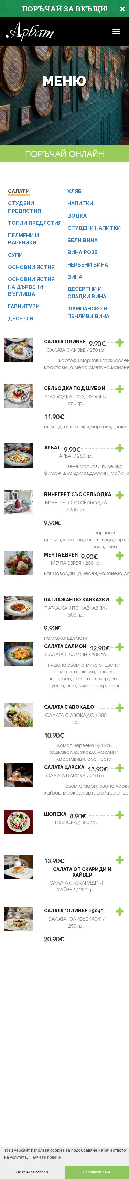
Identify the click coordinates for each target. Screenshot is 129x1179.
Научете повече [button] (45, 1157)
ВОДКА (77, 216)
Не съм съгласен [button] (32, 1172)
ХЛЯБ (74, 191)
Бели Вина (82, 240)
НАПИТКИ (80, 203)
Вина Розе (82, 252)
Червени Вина (87, 265)
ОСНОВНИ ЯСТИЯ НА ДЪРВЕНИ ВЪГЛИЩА (31, 286)
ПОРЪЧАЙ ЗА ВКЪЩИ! (65, 8)
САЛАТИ (19, 191)
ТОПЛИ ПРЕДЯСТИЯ (35, 223)
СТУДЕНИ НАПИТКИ (94, 228)
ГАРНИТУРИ (24, 306)
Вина (74, 277)
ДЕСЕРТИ (20, 319)
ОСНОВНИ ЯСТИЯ (31, 267)
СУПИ (15, 255)
